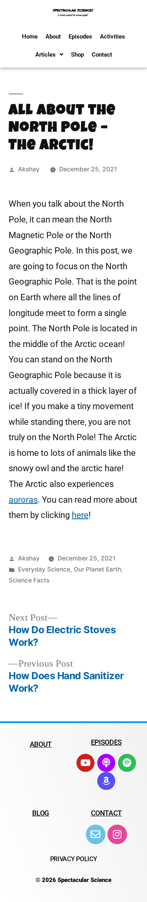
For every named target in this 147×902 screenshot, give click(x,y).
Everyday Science (44, 569)
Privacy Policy (73, 859)
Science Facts (29, 580)
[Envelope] (95, 834)
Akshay (29, 169)
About (53, 36)
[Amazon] (106, 781)
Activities (112, 36)
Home (30, 36)
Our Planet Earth (97, 569)
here (80, 515)
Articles (45, 54)
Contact (102, 54)
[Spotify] (127, 763)
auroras (23, 500)
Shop (77, 54)
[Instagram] (117, 834)
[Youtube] (85, 763)
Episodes (80, 36)
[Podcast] (106, 763)
